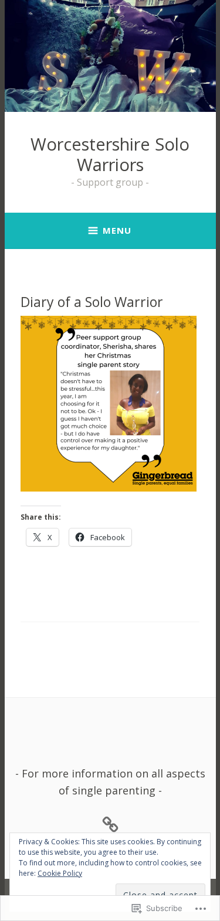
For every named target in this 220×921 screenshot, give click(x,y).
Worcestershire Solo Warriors (110, 154)
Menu (117, 230)
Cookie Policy (60, 873)
